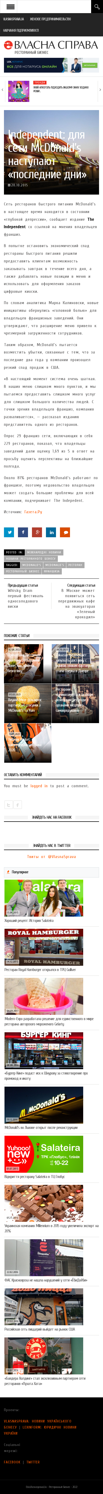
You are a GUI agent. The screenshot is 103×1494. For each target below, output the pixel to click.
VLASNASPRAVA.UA (13, 19)
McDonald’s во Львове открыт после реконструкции (40, 1127)
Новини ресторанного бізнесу (31, 558)
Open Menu (10, 6)
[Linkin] (51, 532)
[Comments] (65, 532)
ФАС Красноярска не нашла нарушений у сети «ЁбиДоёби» (45, 1280)
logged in (39, 786)
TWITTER (33, 1462)
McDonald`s (54, 565)
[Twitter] (9, 532)
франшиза (52, 571)
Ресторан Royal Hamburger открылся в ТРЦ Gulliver (40, 969)
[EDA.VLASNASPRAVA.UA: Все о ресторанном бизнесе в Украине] (51, 47)
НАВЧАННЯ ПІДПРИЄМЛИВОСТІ (21, 30)
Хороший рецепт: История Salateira (28, 920)
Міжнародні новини (44, 552)
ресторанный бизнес (22, 571)
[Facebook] (23, 532)
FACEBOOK (12, 1462)
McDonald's (31, 565)
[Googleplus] (37, 532)
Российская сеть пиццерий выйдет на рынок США (39, 1329)
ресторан (75, 565)
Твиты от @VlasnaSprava (51, 856)
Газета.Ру (33, 512)
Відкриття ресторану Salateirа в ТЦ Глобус (34, 1176)
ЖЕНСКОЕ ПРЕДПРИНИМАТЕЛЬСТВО (50, 19)
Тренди (40, 82)
